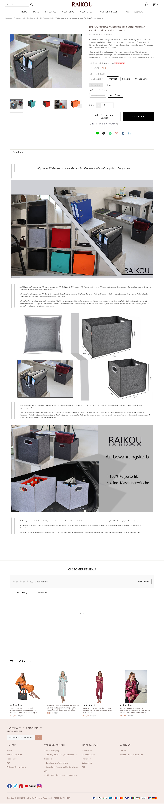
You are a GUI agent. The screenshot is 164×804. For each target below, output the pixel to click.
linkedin (129, 133)
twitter (104, 133)
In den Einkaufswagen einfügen (105, 116)
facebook (91, 133)
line (97, 133)
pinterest (116, 133)
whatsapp (110, 133)
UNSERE (11, 745)
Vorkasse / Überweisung (16, 767)
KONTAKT (125, 745)
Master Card (12, 759)
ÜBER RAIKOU (90, 745)
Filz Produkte (44, 18)
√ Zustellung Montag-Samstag (56, 763)
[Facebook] (9, 786)
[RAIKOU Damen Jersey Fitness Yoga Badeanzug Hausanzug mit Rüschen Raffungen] (99, 686)
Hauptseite (8, 18)
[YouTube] (30, 786)
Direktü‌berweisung (14, 755)
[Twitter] (15, 786)
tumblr (123, 133)
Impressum (86, 759)
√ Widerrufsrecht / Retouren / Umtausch (60, 775)
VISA (8, 763)
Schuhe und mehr (33, 18)
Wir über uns (87, 751)
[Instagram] (39, 786)
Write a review (143, 581)
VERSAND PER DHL (54, 745)
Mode (23, 18)
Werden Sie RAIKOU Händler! (131, 755)
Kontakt (123, 751)
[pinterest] (21, 786)
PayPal (9, 751)
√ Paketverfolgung (51, 751)
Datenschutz (87, 763)
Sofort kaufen (138, 116)
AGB (83, 767)
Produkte (17, 18)
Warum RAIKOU (88, 755)
